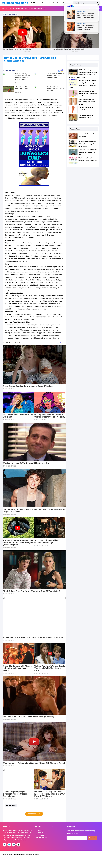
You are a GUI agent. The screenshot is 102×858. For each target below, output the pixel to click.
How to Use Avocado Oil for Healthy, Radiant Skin (21, 8)
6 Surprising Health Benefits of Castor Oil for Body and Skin (87, 152)
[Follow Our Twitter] (9, 844)
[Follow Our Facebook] (4, 844)
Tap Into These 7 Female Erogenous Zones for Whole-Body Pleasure (87, 93)
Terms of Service (41, 837)
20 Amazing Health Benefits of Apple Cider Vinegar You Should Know (87, 144)
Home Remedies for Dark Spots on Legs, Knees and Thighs (86, 102)
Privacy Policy (40, 835)
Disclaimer (39, 833)
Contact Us (39, 830)
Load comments (34, 814)
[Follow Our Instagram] (14, 844)
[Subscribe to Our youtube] (18, 844)
